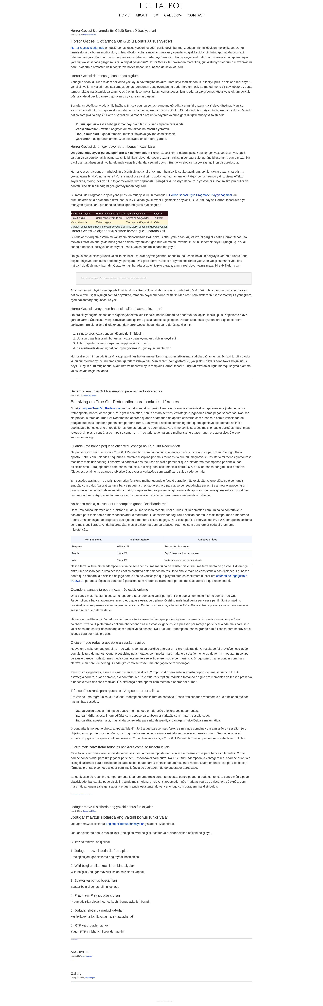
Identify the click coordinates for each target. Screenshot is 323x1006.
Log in (171, 1001)
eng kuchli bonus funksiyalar (125, 824)
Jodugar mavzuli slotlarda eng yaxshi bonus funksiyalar (112, 807)
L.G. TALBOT (161, 6)
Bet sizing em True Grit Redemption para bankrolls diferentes (116, 391)
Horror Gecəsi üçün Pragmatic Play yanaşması (200, 195)
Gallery (76, 973)
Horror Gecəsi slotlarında (87, 47)
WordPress (168, 1001)
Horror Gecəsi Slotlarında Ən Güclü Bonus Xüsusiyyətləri (113, 30)
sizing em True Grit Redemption (100, 408)
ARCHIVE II (79, 952)
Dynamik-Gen (158, 1001)
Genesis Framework (164, 1001)
